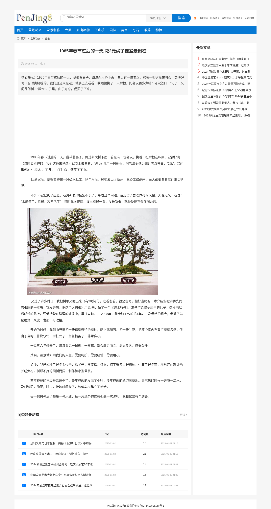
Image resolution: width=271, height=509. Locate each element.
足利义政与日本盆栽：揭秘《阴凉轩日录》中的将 (60, 443)
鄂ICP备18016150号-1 (152, 505)
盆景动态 (35, 38)
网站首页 (111, 505)
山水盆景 (215, 18)
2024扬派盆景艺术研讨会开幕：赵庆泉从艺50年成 (61, 464)
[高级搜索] (194, 18)
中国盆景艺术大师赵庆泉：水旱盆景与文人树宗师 (60, 474)
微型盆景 (226, 18)
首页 (23, 38)
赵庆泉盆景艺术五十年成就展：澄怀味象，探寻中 (60, 453)
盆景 (47, 38)
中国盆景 (238, 18)
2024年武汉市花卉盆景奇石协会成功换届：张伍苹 (61, 485)
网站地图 (122, 505)
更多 (183, 414)
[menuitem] (20, 30)
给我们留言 (133, 505)
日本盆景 (203, 18)
